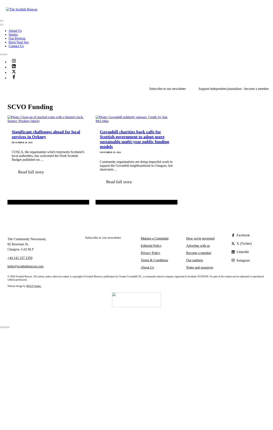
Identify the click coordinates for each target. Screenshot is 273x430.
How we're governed (200, 238)
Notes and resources (199, 267)
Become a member (198, 253)
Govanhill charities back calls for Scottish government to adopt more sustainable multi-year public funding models (134, 139)
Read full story (31, 172)
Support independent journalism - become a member (234, 89)
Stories (13, 34)
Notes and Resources (23, 364)
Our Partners (25, 341)
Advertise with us (198, 245)
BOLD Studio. (33, 286)
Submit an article (28, 368)
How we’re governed (31, 345)
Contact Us (16, 46)
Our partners (194, 260)
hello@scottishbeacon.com (25, 266)
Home (13, 333)
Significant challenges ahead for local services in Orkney (46, 134)
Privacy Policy (150, 253)
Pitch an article (27, 372)
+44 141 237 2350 (19, 258)
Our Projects (17, 38)
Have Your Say (19, 42)
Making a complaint (30, 375)
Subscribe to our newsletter (167, 89)
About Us (15, 30)
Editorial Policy (151, 245)
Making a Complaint (154, 238)
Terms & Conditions (154, 260)
